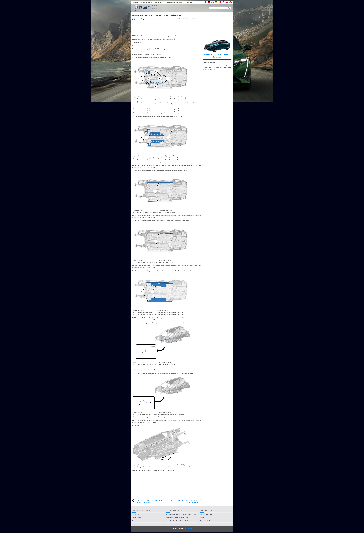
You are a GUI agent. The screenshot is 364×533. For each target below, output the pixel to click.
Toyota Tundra (136, 518)
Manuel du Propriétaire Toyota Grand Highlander (181, 514)
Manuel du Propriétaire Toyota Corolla (177, 518)
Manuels (135, 2)
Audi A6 (202, 518)
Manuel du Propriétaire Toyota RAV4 (177, 521)
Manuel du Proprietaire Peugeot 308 (151, 2)
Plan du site (188, 2)
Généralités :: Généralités (164, 18)
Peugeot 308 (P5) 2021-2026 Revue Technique (144, 18)
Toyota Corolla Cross (138, 514)
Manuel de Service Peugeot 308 (173, 2)
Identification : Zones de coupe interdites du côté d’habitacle (183, 501)
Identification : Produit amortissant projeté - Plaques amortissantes (150, 501)
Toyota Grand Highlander (207, 514)
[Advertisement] (166, 27)
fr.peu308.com (189, 528)
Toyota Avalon (136, 521)
